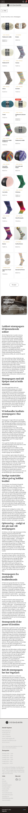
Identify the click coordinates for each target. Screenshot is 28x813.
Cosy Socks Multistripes (5, 167)
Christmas (17, 192)
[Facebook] (16, 779)
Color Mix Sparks (19, 218)
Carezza (17, 62)
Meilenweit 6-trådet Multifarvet (6, 141)
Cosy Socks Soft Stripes (19, 167)
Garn (12, 16)
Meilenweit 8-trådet (19, 140)
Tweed (3, 114)
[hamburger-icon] (2, 2)
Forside (3, 16)
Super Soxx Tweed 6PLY (6, 270)
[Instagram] (19, 779)
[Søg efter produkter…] (23, 2)
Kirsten (17, 37)
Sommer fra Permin (20, 269)
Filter (5, 10)
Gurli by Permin (19, 244)
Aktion (4, 88)
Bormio (4, 244)
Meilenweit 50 (5, 62)
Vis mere (14, 284)
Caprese (4, 218)
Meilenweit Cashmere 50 (20, 115)
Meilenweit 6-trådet (6, 37)
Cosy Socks (4, 192)
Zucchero (17, 88)
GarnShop (7, 16)
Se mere (7, 26)
